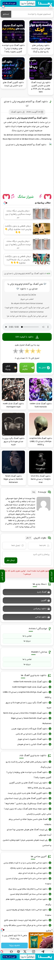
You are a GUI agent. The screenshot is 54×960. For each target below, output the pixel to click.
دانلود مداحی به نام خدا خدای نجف (33, 873)
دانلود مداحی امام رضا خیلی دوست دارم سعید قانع (26, 920)
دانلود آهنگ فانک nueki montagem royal (30, 687)
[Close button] (52, 951)
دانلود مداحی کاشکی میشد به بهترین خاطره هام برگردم (28, 902)
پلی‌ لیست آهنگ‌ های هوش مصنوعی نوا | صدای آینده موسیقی (29, 832)
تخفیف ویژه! (14, 945)
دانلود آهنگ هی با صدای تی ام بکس (32, 734)
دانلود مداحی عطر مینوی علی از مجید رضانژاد (29, 868)
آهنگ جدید (42, 592)
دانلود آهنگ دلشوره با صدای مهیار (33, 739)
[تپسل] (1, 951)
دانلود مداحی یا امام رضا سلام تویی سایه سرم (28, 889)
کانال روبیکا (8, 368)
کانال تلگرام (25, 368)
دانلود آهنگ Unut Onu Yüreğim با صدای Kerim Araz (25, 713)
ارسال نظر (11, 560)
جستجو (6, 14)
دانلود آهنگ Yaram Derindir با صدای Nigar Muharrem (31, 721)
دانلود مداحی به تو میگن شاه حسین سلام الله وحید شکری (27, 928)
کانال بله (42, 367)
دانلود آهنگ (16, 112)
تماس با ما (27, 636)
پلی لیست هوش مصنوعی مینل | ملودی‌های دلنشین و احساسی (27, 843)
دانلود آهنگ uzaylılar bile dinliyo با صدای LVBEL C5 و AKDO (27, 695)
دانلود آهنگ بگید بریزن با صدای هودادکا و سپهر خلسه (28, 705)
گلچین (44, 600)
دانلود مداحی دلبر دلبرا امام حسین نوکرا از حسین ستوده (28, 881)
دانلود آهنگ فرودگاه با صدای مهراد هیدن (29, 728)
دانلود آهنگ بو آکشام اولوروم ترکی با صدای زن (26, 103)
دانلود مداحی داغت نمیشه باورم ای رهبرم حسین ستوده (28, 912)
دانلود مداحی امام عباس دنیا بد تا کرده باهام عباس (25, 863)
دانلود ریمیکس (40, 608)
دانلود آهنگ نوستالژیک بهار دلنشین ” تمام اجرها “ (26, 803)
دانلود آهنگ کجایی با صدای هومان (32, 744)
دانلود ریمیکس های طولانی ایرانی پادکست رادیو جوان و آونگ (28, 764)
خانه (48, 273)
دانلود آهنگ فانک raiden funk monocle (30, 681)
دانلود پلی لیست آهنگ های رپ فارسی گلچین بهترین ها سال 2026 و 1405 (30, 785)
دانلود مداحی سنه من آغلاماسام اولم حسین (29, 894)
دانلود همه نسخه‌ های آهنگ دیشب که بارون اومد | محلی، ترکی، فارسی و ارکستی (27, 811)
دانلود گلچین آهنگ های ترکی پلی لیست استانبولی (26, 798)
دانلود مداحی (41, 617)
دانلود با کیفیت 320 (24, 337)
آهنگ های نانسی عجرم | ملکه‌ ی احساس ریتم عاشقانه (30, 822)
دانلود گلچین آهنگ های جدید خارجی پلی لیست (28, 793)
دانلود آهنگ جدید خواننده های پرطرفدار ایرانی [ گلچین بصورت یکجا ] (28, 775)
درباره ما (27, 641)
